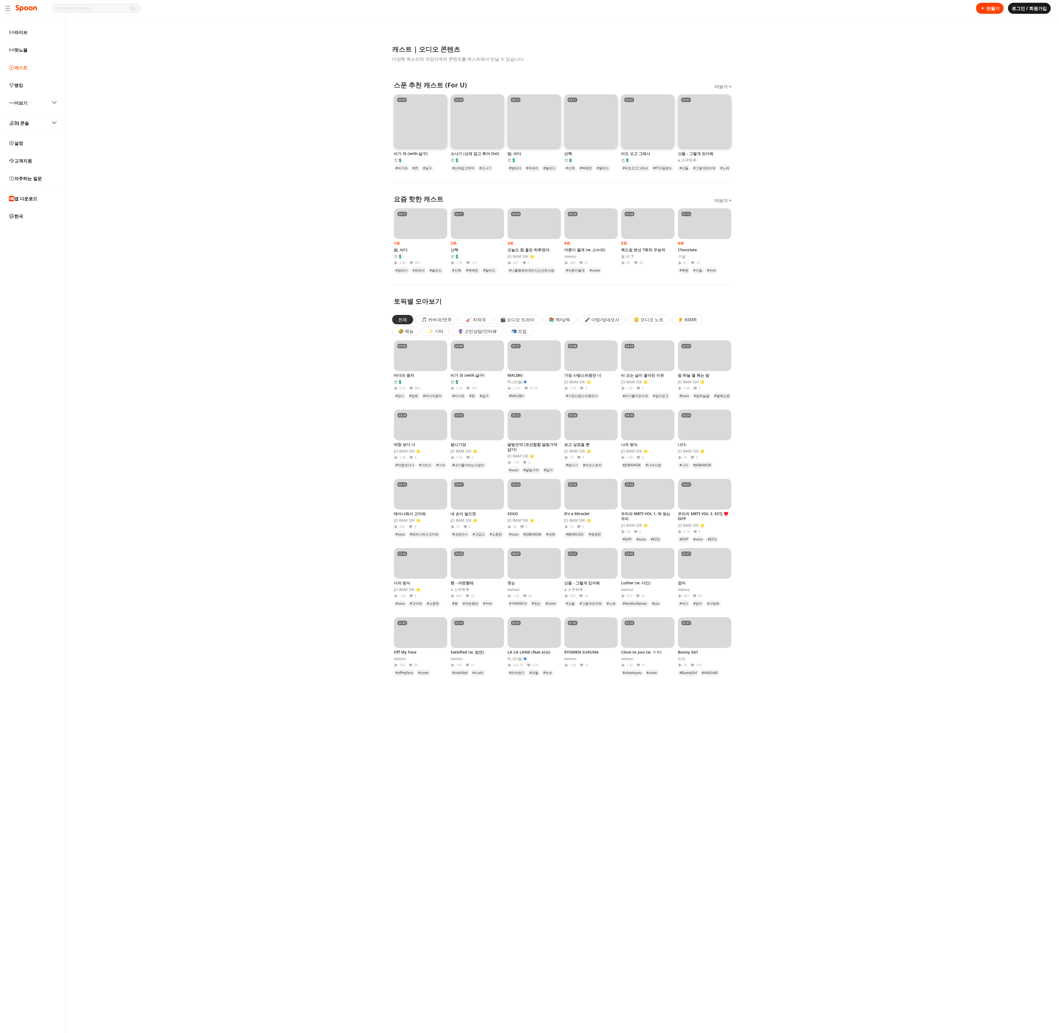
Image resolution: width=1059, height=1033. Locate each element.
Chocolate (687, 249)
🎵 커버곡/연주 (436, 320)
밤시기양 (458, 444)
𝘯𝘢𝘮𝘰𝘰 (570, 256)
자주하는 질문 (28, 178)
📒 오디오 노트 (649, 320)
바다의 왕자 (404, 375)
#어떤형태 (470, 603)
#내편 (550, 534)
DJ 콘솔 (21, 123)
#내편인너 (460, 534)
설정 (18, 143)
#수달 (697, 270)
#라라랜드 (517, 672)
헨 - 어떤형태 (462, 582)
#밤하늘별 (701, 396)
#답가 (548, 470)
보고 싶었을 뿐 (577, 444)
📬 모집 (519, 331)
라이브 (21, 32)
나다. (682, 444)
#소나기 (485, 168)
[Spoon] (26, 8)
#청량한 (595, 534)
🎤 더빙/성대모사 (602, 320)
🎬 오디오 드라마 (517, 320)
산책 (568, 153)
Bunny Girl (688, 652)
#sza (655, 603)
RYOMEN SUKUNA (581, 652)
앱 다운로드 (26, 199)
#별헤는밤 (722, 396)
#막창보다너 (404, 465)
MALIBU (515, 375)
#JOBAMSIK (632, 465)
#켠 (415, 168)
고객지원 (23, 161)
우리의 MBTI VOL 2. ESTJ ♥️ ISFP (703, 516)
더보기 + (723, 87)
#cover (595, 270)
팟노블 (21, 50)
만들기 (993, 8)
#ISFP (627, 539)
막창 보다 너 (404, 444)
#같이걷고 (660, 396)
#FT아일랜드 (662, 168)
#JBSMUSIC (575, 534)
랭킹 (18, 85)
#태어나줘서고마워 (424, 534)
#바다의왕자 (432, 396)
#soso (684, 396)
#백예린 (586, 168)
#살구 (427, 168)
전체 (402, 320)
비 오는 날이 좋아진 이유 (642, 375)
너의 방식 (402, 582)
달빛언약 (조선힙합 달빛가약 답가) (532, 447)
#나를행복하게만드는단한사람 (531, 270)
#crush (477, 672)
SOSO (512, 513)
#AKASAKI (710, 672)
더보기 (21, 103)
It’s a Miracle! (576, 513)
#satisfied (459, 672)
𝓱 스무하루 (687, 160)
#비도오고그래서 (635, 168)
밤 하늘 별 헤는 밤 (693, 375)
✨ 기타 (435, 331)
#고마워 (416, 603)
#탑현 (413, 396)
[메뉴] (7, 8)
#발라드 (549, 168)
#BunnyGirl (688, 672)
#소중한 (496, 534)
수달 (682, 256)
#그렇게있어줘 (704, 168)
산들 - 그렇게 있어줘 (695, 153)
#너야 (440, 465)
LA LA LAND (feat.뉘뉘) (528, 652)
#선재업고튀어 (463, 168)
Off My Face (405, 652)
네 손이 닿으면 (463, 513)
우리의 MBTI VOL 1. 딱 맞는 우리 (645, 516)
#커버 (711, 270)
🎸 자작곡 (476, 320)
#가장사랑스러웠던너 (582, 396)
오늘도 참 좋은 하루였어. (528, 249)
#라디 (684, 603)
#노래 (724, 168)
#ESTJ (655, 539)
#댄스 (399, 396)
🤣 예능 (406, 331)
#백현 (684, 270)
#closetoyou (632, 672)
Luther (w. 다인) (636, 582)
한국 (18, 216)
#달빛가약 (531, 470)
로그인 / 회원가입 (1029, 8)
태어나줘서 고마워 (410, 513)
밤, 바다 (514, 153)
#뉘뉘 (547, 672)
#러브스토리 (592, 465)
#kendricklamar (635, 603)
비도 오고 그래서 (635, 153)
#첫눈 (536, 603)
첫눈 (513, 582)
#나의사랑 (653, 465)
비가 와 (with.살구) (411, 153)
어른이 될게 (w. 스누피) (584, 249)
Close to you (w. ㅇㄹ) (641, 652)
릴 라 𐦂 (627, 256)
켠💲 (398, 160)
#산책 (570, 168)
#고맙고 (479, 534)
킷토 (682, 658)
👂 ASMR (687, 320)
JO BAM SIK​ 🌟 (520, 256)
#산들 (684, 168)
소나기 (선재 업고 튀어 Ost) (475, 153)
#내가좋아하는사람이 (468, 465)
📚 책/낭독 (559, 320)
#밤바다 (515, 168)
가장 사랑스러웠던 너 (582, 375)
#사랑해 (713, 603)
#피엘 (534, 672)
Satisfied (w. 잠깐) (467, 652)
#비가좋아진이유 (635, 396)
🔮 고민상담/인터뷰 (477, 331)
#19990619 (518, 603)
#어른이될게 (575, 270)
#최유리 (532, 168)
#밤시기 (572, 465)
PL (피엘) (515, 381)
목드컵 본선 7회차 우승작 (643, 249)
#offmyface (404, 672)
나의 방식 (629, 444)
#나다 (684, 465)
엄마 (683, 582)
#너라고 (425, 465)
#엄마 (697, 603)
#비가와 (401, 168)
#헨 (455, 603)
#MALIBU (516, 396)
